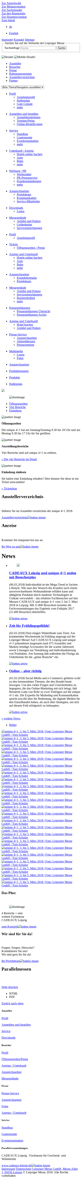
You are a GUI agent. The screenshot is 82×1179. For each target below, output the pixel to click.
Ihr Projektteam (11, 961)
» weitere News (11, 718)
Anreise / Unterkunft (14, 1065)
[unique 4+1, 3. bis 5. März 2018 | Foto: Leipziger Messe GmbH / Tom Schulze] (41, 734)
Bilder (13, 725)
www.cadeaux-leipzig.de (16, 1165)
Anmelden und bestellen (23, 113)
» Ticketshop (9, 488)
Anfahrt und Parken (29, 221)
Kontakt (18, 39)
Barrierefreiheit (26, 298)
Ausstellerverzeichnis (22, 77)
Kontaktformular (27, 277)
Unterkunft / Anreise (21, 150)
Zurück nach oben (12, 1003)
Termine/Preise (26, 120)
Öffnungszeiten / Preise (31, 247)
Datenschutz (23, 1168)
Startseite (7, 39)
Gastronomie (24, 137)
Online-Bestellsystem (29, 124)
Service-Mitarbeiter (28, 201)
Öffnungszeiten (18, 403)
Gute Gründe (25, 104)
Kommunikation (26, 198)
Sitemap (30, 39)
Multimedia (16, 351)
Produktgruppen (19, 371)
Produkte (14, 377)
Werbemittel (24, 174)
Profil (12, 93)
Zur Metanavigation (13, 6)
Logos (20, 211)
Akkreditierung (26, 341)
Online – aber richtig (25, 671)
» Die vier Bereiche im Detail (19, 459)
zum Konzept (10, 926)
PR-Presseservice (27, 177)
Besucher (14, 66)
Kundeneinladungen (29, 181)
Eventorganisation (28, 140)
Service (13, 130)
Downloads (16, 207)
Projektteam (24, 194)
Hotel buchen (25, 324)
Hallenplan (23, 100)
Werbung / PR (17, 171)
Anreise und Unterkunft (23, 254)
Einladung (15, 410)
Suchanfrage (12, 47)
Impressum (8, 1168)
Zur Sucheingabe (12, 10)
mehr (20, 107)
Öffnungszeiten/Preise (15, 1059)
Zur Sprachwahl (11, 3)
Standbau (22, 134)
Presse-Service (18, 334)
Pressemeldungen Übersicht (33, 311)
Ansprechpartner (19, 191)
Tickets (13, 244)
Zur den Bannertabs (13, 13)
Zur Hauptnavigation (14, 16)
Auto (20, 157)
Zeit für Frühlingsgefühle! (29, 626)
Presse (13, 70)
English (13, 33)
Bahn (20, 161)
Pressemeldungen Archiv (32, 314)
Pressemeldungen (19, 307)
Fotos (20, 358)
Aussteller (15, 63)
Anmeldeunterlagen (28, 117)
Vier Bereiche (17, 407)
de (10, 26)
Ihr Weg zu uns (11, 546)
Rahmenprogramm (20, 73)
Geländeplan (24, 224)
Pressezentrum (25, 344)
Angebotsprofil (26, 97)
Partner (13, 80)
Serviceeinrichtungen (29, 228)
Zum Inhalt (8, 20)
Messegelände (17, 217)
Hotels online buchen (29, 154)
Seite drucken (10, 987)
